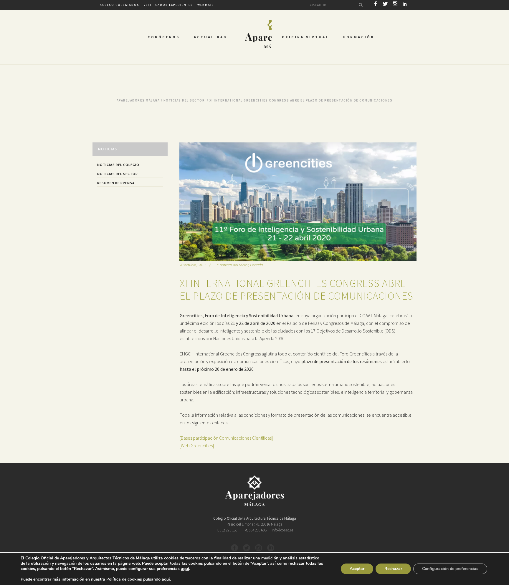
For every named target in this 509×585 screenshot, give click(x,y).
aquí (185, 568)
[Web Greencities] (197, 445)
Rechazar (393, 568)
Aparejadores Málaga (138, 100)
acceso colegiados (119, 5)
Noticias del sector (184, 100)
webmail (205, 5)
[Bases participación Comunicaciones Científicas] (226, 438)
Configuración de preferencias (450, 568)
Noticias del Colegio (118, 164)
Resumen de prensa (116, 183)
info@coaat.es (282, 530)
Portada (256, 264)
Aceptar (357, 568)
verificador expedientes (168, 5)
